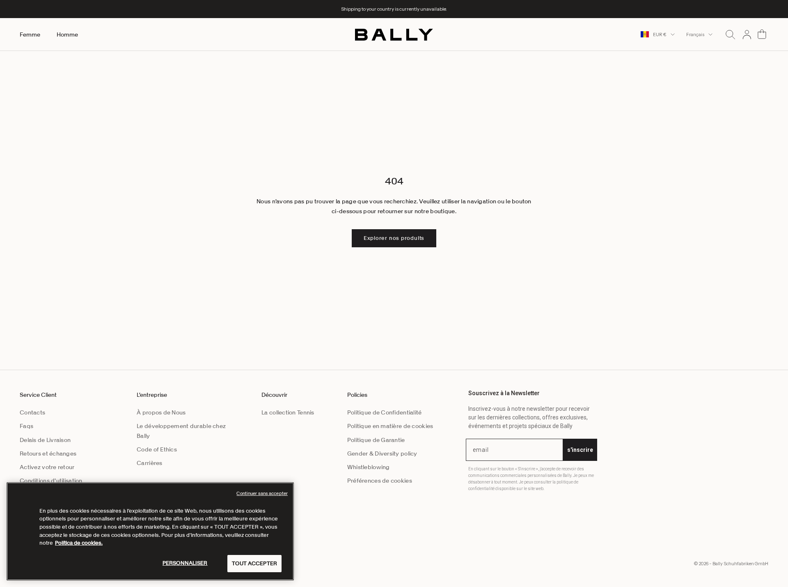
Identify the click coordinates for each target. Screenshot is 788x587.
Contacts (32, 412)
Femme (30, 34)
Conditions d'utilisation (51, 480)
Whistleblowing (368, 467)
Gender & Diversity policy (382, 453)
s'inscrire (580, 450)
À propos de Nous (161, 412)
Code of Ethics (157, 449)
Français (695, 34)
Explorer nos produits (394, 238)
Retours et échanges (48, 453)
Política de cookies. (79, 542)
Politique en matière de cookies (390, 426)
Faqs (26, 426)
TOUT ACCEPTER (254, 563)
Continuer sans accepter (262, 493)
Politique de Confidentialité (384, 412)
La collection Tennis (287, 412)
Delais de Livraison (45, 440)
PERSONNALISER (185, 562)
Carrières (150, 463)
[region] (150, 531)
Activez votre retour (47, 467)
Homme (67, 34)
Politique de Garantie (376, 440)
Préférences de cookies (379, 480)
